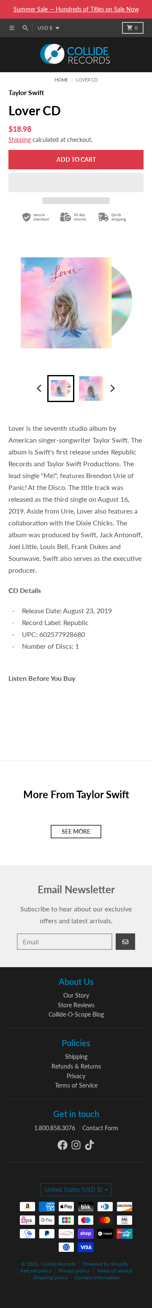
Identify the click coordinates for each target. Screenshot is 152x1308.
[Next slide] (112, 388)
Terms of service (114, 1270)
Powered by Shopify (105, 1264)
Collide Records (58, 1264)
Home (61, 79)
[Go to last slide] (40, 388)
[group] (60, 388)
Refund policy (36, 1270)
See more (76, 831)
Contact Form (100, 1127)
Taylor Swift (26, 92)
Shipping (19, 139)
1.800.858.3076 (54, 1127)
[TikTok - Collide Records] (89, 1145)
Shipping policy (50, 1277)
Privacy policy (74, 1270)
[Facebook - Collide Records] (62, 1145)
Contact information (97, 1277)
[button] (76, 182)
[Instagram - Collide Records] (76, 1145)
